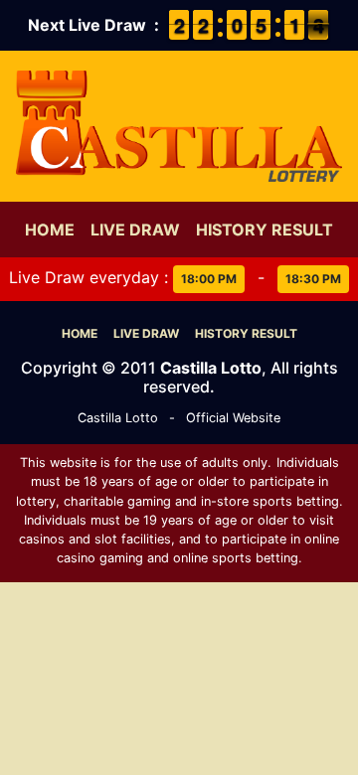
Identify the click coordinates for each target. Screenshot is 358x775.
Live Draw (135, 229)
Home (50, 229)
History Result (264, 229)
